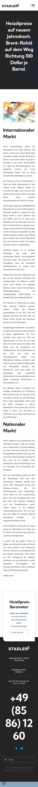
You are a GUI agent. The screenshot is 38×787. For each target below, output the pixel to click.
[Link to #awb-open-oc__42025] (33, 5)
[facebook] (16, 748)
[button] (4, 783)
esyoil (11, 575)
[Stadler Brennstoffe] (10, 4)
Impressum (18, 770)
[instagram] (22, 748)
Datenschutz (28, 770)
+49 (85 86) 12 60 (19, 716)
